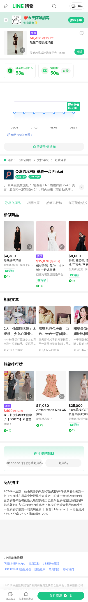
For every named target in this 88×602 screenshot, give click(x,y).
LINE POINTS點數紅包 (17, 569)
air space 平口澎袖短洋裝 (25, 463)
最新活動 (34, 563)
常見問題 (54, 569)
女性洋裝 (43, 160)
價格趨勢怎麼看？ (22, 134)
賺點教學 (40, 569)
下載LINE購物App (14, 563)
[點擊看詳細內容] (19, 236)
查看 (66, 71)
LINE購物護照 (51, 563)
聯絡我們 (68, 569)
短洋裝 (63, 463)
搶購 (79, 51)
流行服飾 (25, 160)
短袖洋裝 (60, 160)
